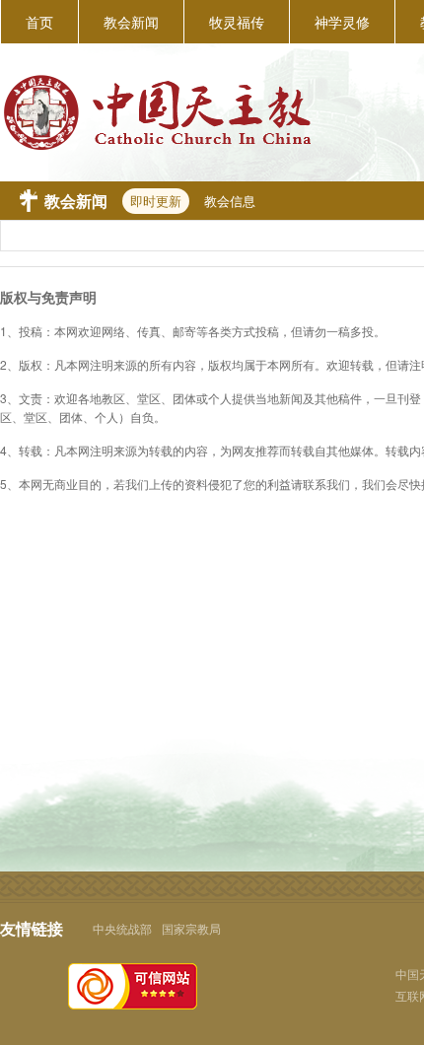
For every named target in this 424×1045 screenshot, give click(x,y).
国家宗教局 (191, 928)
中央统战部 (122, 928)
